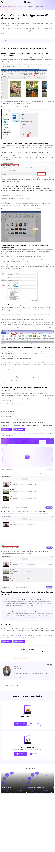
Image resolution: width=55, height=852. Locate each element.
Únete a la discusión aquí (12, 685)
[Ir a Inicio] (27, 2)
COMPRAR (21, 723)
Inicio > (2, 6)
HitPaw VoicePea (27, 747)
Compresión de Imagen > (10, 6)
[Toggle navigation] (53, 2)
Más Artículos (17, 677)
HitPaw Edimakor (27, 717)
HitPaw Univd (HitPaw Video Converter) (11, 635)
